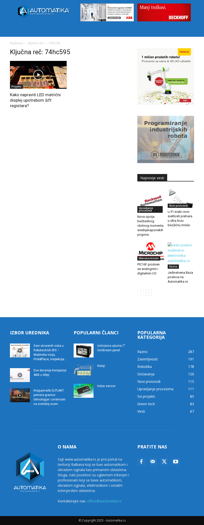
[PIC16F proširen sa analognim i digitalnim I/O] (150, 251)
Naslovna (16, 43)
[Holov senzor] (84, 391)
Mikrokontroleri (149, 258)
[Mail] (153, 462)
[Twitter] (164, 462)
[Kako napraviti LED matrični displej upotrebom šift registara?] (38, 75)
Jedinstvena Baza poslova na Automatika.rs (180, 277)
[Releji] (84, 371)
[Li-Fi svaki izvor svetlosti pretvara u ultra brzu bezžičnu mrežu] (181, 198)
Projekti (16, 86)
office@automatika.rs (104, 501)
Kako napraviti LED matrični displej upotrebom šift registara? (35, 100)
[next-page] (148, 292)
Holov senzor (106, 386)
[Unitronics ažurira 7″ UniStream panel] (84, 350)
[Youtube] (176, 462)
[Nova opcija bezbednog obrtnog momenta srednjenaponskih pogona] (150, 200)
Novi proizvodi (178, 205)
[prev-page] (140, 292)
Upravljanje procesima (146, 209)
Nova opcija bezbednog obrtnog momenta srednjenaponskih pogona (150, 225)
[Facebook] (141, 462)
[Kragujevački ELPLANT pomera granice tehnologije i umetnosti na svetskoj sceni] (20, 395)
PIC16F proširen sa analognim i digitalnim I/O (148, 268)
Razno (173, 266)
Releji (101, 366)
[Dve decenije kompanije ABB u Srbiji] (20, 375)
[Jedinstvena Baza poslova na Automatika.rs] (181, 255)
